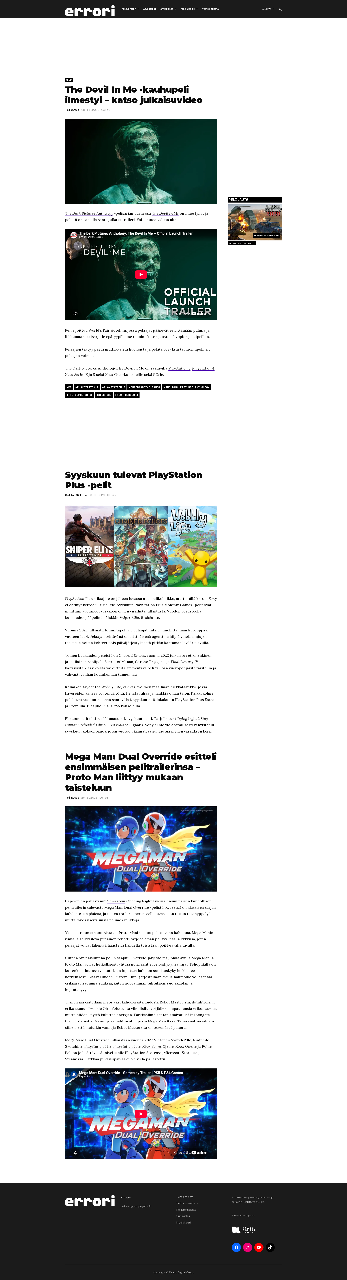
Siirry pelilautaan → (242, 243)
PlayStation (74, 598)
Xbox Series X (76, 374)
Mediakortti (183, 1222)
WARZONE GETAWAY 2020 (266, 235)
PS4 (105, 706)
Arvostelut (149, 8)
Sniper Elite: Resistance (139, 617)
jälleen (122, 598)
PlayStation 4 (203, 368)
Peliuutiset (129, 8)
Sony (213, 598)
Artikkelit (166, 8)
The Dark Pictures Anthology (89, 213)
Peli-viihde (188, 8)
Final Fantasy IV (184, 661)
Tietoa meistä (210, 8)
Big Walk (117, 725)
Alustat (266, 8)
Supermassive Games (145, 387)
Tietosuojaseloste (187, 1203)
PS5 (117, 706)
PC (155, 374)
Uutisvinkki (183, 1216)
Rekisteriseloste (186, 1209)
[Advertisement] (173, 48)
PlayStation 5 (179, 368)
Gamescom (116, 901)
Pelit (69, 79)
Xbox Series (152, 1046)
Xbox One (113, 374)
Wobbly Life (111, 687)
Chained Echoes (132, 655)
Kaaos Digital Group (181, 1272)
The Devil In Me (165, 213)
